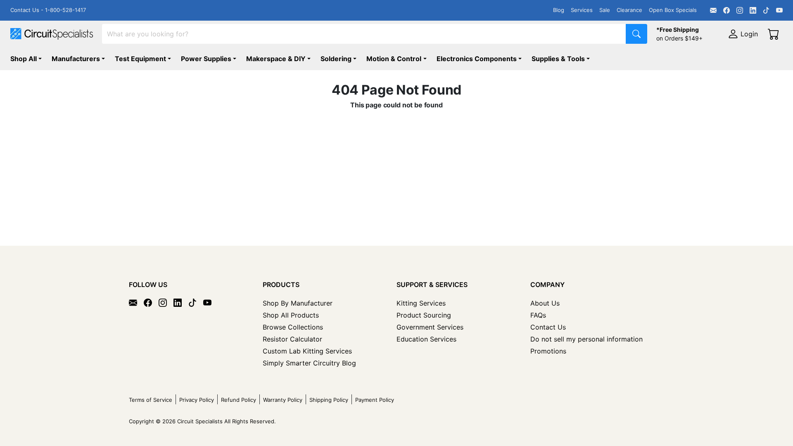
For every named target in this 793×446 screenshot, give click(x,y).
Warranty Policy (282, 399)
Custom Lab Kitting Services (307, 351)
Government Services (429, 327)
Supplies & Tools (558, 59)
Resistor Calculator (292, 339)
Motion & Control (393, 59)
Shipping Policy (328, 399)
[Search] (636, 34)
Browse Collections (293, 327)
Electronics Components (477, 59)
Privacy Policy (196, 399)
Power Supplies (206, 59)
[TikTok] (766, 10)
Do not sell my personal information (586, 339)
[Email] (713, 10)
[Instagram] (739, 10)
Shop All (23, 59)
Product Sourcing (423, 315)
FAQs (538, 315)
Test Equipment (140, 59)
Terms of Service (150, 399)
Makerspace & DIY (276, 59)
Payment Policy (374, 399)
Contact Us (548, 327)
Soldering (336, 59)
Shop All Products (291, 315)
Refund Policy (238, 399)
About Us (545, 303)
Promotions (548, 351)
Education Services (426, 339)
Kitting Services (421, 303)
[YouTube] (779, 10)
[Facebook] (726, 10)
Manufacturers (76, 59)
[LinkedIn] (753, 10)
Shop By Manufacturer (297, 303)
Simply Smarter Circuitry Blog (309, 363)
